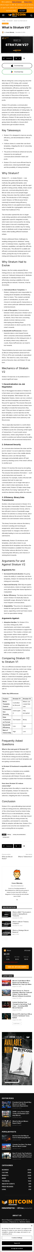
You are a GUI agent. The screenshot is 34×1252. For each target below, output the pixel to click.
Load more (16, 1023)
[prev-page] (3, 939)
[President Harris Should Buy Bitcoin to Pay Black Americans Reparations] (6, 1104)
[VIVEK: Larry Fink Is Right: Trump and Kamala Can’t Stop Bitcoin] (6, 1114)
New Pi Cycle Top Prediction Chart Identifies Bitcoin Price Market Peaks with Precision (22, 1155)
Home (3, 21)
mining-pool (6, 837)
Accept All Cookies (17, 1248)
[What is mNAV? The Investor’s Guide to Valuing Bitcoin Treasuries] (6, 914)
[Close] (32, 1226)
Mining (9, 834)
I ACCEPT (22, 10)
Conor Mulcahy (10, 32)
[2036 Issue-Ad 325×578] (17, 1058)
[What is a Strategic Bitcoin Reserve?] (6, 932)
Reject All (17, 1243)
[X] (17, 899)
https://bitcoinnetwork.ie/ (17, 886)
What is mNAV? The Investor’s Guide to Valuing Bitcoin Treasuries (21, 914)
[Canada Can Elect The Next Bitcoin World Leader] (6, 1147)
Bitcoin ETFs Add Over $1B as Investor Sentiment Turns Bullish (22, 1015)
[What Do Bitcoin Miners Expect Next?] (6, 1123)
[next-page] (6, 939)
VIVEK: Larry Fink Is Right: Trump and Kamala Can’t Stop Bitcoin (20, 1113)
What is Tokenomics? (25, 857)
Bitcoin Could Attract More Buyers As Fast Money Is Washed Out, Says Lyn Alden (21, 982)
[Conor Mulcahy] (3, 32)
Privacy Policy (28, 2)
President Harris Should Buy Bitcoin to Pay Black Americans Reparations (21, 1104)
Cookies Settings (17, 1237)
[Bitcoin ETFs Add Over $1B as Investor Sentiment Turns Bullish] (6, 1016)
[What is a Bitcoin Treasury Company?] (6, 924)
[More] (24, 58)
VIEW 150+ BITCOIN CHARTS (17, 967)
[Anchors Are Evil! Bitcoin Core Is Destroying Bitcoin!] (6, 1138)
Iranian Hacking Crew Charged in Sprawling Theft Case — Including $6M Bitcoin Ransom (21, 1005)
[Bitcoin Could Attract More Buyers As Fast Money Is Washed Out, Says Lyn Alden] (6, 983)
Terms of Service (16, 2)
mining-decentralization (19, 834)
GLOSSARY (10, 21)
